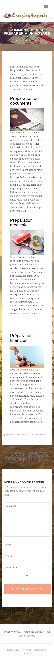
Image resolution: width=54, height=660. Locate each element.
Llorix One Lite (15, 649)
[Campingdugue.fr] (25, 15)
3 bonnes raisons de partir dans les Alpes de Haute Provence (14, 457)
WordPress (27, 653)
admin (17, 41)
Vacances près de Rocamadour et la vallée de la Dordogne (39, 456)
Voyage (42, 434)
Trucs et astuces (26, 434)
